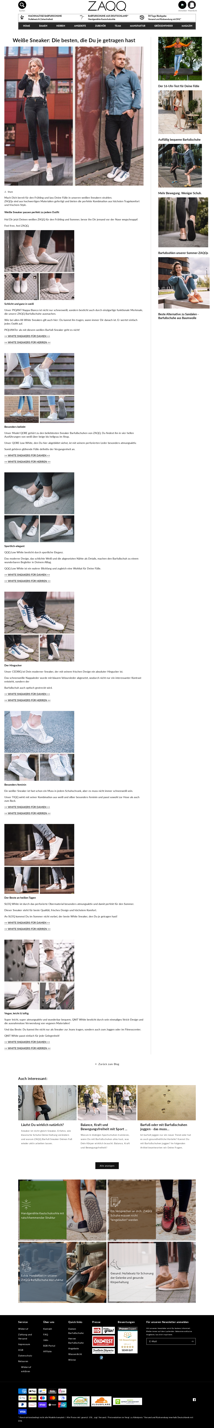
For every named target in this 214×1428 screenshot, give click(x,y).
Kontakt (47, 1328)
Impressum (24, 1344)
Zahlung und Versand (25, 1336)
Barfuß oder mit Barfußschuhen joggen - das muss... (163, 1127)
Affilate (47, 1351)
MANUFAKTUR (137, 25)
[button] (22, 5)
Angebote (73, 1348)
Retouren (23, 1361)
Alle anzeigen (107, 1165)
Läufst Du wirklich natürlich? (42, 1125)
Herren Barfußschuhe (76, 1340)
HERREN (60, 25)
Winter (72, 1359)
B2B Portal (49, 1345)
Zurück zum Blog (108, 1064)
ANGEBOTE (80, 25)
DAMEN (43, 25)
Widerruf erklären (26, 1369)
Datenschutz (25, 1355)
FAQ (45, 1334)
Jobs (45, 1340)
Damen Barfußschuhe (76, 1330)
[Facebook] (194, 1400)
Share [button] (10, 192)
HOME (26, 25)
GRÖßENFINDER (163, 25)
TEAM (118, 25)
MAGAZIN (187, 25)
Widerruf (23, 1328)
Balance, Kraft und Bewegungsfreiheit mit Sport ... (104, 1127)
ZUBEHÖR (100, 25)
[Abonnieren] (192, 1341)
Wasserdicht (75, 1354)
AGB (20, 1349)
